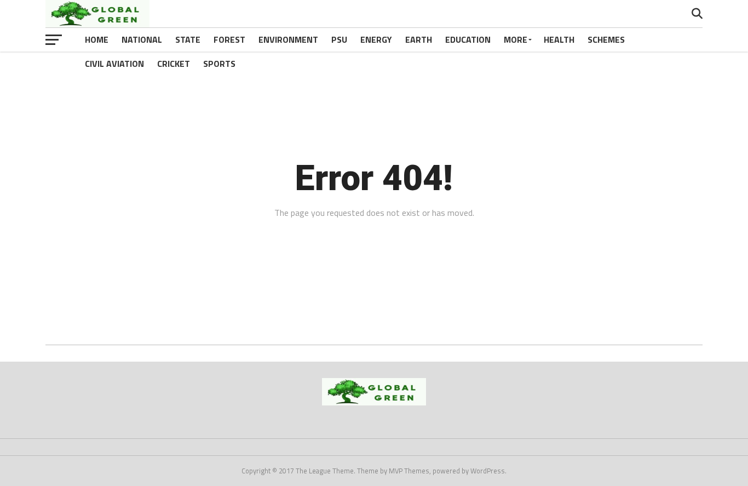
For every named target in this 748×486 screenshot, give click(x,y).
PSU (339, 39)
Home (96, 39)
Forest (229, 39)
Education (468, 39)
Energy (376, 39)
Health (559, 39)
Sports (219, 63)
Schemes (606, 39)
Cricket (173, 63)
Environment (288, 39)
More (515, 39)
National (142, 39)
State (187, 39)
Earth (418, 39)
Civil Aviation (114, 63)
